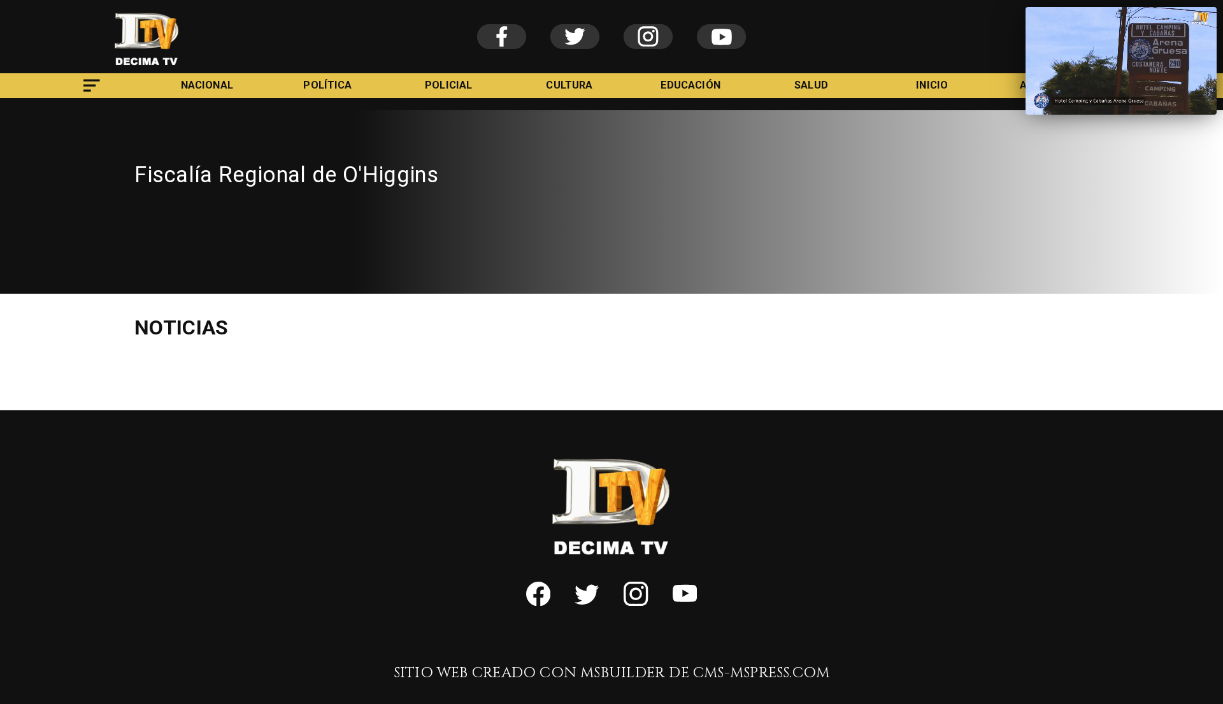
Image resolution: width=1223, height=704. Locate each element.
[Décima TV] (91, 94)
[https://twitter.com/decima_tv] (587, 601)
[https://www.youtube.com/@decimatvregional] (685, 601)
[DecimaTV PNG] (146, 69)
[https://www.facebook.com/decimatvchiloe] (538, 601)
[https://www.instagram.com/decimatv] (636, 601)
